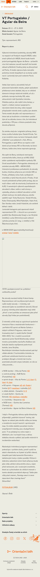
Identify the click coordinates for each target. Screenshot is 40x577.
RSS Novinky (34, 562)
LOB (20, 1)
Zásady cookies (23, 562)
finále (28, 385)
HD (28, 371)
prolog (4, 233)
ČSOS (3, 1)
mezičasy (15, 388)
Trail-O (26, 1)
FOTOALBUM (7, 487)
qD (21, 385)
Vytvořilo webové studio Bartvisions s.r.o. (20, 569)
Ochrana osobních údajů (9, 562)
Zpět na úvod (9, 13)
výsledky (23, 397)
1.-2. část (30, 379)
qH (24, 385)
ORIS (34, 1)
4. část (9, 382)
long (10, 233)
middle (16, 233)
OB (9, 1)
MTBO (14, 1)
